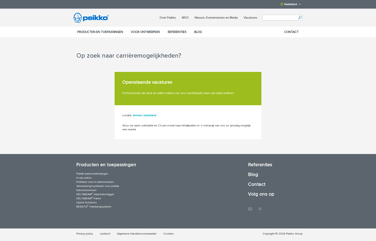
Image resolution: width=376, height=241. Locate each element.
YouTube (250, 207)
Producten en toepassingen (100, 32)
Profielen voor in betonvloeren (95, 182)
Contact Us (260, 207)
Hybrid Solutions (86, 202)
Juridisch (105, 233)
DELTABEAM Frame (88, 198)
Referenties (177, 32)
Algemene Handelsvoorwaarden (137, 233)
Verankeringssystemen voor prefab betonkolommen (97, 188)
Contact (291, 32)
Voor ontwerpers (145, 32)
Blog (198, 32)
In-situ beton (84, 177)
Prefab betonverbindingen (92, 173)
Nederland (290, 4)
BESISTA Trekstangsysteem (93, 206)
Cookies (168, 233)
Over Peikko (168, 18)
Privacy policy (84, 233)
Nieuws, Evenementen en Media (216, 18)
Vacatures (250, 18)
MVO (185, 18)
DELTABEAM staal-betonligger (95, 194)
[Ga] (299, 17)
